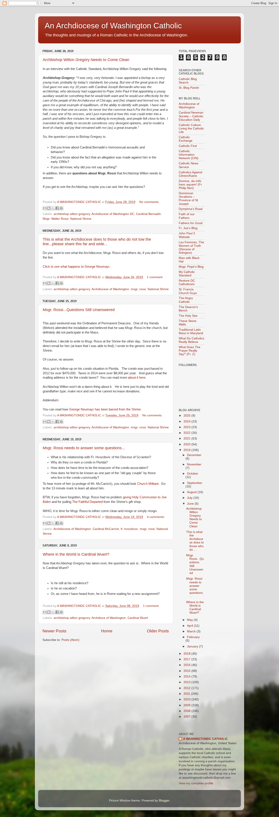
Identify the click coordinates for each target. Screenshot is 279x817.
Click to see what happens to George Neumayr (76, 266)
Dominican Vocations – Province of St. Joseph (189, 199)
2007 (187, 716)
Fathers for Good (190, 223)
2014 (187, 676)
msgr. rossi (138, 289)
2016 (187, 665)
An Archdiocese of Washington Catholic (113, 25)
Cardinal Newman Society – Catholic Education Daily (191, 116)
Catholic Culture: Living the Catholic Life (191, 128)
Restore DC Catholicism (187, 282)
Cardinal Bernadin (148, 214)
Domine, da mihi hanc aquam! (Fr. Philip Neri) (190, 184)
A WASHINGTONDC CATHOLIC (205, 738)
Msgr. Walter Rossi (55, 218)
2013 (187, 682)
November (194, 464)
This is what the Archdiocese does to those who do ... (195, 540)
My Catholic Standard (187, 273)
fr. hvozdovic (129, 529)
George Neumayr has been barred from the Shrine (105, 409)
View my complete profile (196, 783)
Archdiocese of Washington (110, 289)
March (192, 631)
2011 (187, 693)
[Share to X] (53, 208)
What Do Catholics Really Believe (191, 340)
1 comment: (155, 277)
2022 (187, 432)
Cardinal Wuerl (138, 618)
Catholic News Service (188, 165)
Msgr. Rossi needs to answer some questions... (84, 448)
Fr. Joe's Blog (188, 228)
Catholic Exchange (185, 139)
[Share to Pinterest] (61, 208)
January (193, 646)
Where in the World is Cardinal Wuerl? (76, 554)
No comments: (149, 202)
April (190, 625)
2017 (187, 659)
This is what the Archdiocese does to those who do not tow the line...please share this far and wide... (97, 241)
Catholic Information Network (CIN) (188, 155)
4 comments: (156, 517)
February (193, 637)
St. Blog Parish (189, 87)
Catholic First (188, 146)
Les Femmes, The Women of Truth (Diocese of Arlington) (191, 248)
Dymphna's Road (190, 209)
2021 (187, 438)
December (194, 455)
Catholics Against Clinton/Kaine (190, 174)
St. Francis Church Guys (188, 291)
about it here (136, 377)
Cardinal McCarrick (106, 529)
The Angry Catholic (186, 299)
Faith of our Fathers (187, 216)
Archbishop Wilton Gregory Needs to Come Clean (86, 60)
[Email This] (45, 208)
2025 (187, 415)
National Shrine (80, 218)
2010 (187, 699)
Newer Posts (54, 631)
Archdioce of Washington (109, 618)
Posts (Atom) (70, 640)
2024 (187, 421)
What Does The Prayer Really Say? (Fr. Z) (189, 351)
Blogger (164, 800)
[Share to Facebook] (57, 208)
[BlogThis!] (49, 208)
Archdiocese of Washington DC (113, 214)
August (192, 492)
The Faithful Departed (87, 502)
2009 (187, 705)
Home (106, 631)
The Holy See (188, 315)
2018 (187, 653)
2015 (187, 670)
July (190, 497)
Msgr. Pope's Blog (191, 266)
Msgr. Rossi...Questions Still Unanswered (79, 310)
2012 (187, 688)
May (190, 619)
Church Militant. (148, 483)
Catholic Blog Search (188, 80)
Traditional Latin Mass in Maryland (191, 331)
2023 (187, 427)
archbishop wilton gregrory (72, 214)
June (191, 503)
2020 (187, 444)
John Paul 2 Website (187, 235)
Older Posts (158, 631)
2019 (187, 450)
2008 (187, 711)
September (194, 483)
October (192, 473)
